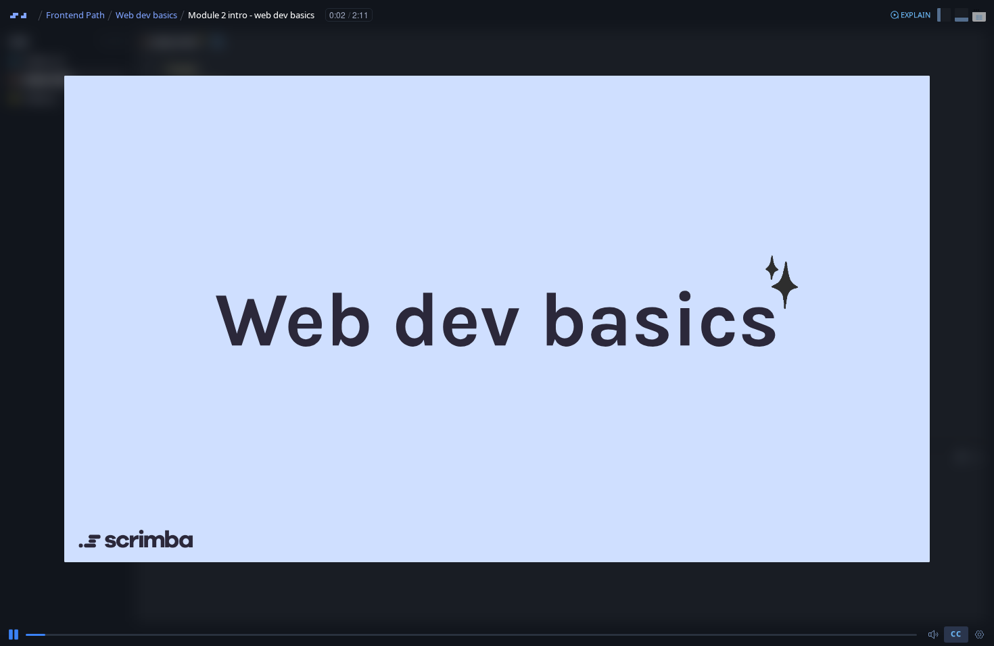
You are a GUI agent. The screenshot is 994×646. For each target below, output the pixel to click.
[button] (910, 15)
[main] (497, 323)
